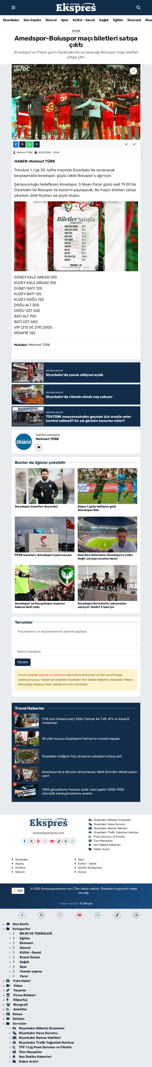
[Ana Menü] (13, 7)
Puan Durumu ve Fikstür (109, 836)
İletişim (20, 872)
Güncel (51, 20)
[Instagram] (45, 841)
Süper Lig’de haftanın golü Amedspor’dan (97, 508)
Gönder (22, 662)
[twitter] (41, 915)
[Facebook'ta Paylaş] (15, 144)
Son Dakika (32, 20)
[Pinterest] (38, 841)
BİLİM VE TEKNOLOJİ (35, 933)
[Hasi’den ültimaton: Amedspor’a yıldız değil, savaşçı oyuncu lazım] (107, 534)
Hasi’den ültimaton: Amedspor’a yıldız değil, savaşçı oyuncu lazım (105, 556)
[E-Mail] (39, 447)
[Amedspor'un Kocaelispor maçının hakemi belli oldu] (45, 583)
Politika (20, 867)
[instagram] (60, 915)
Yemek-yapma (30, 971)
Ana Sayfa (21, 924)
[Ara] (138, 7)
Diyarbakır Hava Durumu (109, 824)
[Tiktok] (59, 841)
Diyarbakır (11, 20)
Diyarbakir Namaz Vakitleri (111, 828)
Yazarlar (19, 990)
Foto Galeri (22, 981)
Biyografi (20, 1004)
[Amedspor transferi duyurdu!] (45, 486)
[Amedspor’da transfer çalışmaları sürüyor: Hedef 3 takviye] (107, 583)
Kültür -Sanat (30, 952)
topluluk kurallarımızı (52, 675)
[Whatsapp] (73, 841)
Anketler (20, 1009)
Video (17, 985)
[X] (31, 841)
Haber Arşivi (102, 849)
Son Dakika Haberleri (107, 845)
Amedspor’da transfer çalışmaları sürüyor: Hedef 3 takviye (102, 605)
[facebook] (22, 915)
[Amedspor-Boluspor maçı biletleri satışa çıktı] (76, 102)
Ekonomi (134, 20)
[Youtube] (52, 841)
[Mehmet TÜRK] (24, 441)
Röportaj (20, 1000)
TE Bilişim (86, 903)
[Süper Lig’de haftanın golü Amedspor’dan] (107, 486)
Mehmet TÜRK (25, 152)
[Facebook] (25, 841)
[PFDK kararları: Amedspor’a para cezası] (45, 534)
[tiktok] (117, 915)
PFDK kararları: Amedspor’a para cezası (43, 555)
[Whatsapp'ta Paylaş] (29, 144)
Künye (82, 872)
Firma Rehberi (24, 995)
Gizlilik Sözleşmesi (90, 867)
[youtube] (79, 915)
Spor (64, 20)
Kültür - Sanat (84, 20)
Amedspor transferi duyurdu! (36, 506)
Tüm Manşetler (103, 840)
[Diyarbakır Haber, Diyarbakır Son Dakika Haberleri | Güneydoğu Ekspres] (76, 8)
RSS (20, 890)
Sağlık (104, 20)
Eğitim (118, 20)
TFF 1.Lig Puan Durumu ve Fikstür (45, 1047)
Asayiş (19, 863)
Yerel (23, 976)
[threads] (136, 915)
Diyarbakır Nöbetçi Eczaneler (112, 820)
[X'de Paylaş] (22, 144)
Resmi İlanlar (29, 957)
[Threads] (66, 841)
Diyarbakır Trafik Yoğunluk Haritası (116, 832)
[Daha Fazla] (37, 144)
